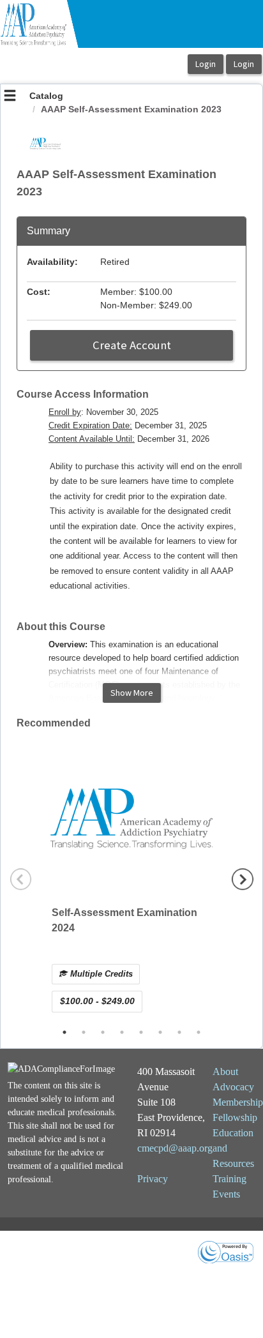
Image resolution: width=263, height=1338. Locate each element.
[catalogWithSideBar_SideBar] (10, 97)
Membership (238, 1102)
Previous (21, 879)
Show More (131, 692)
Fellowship (235, 1117)
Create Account (132, 345)
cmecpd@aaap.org (175, 1148)
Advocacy (233, 1086)
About (225, 1071)
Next (242, 879)
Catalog (46, 96)
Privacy (152, 1178)
